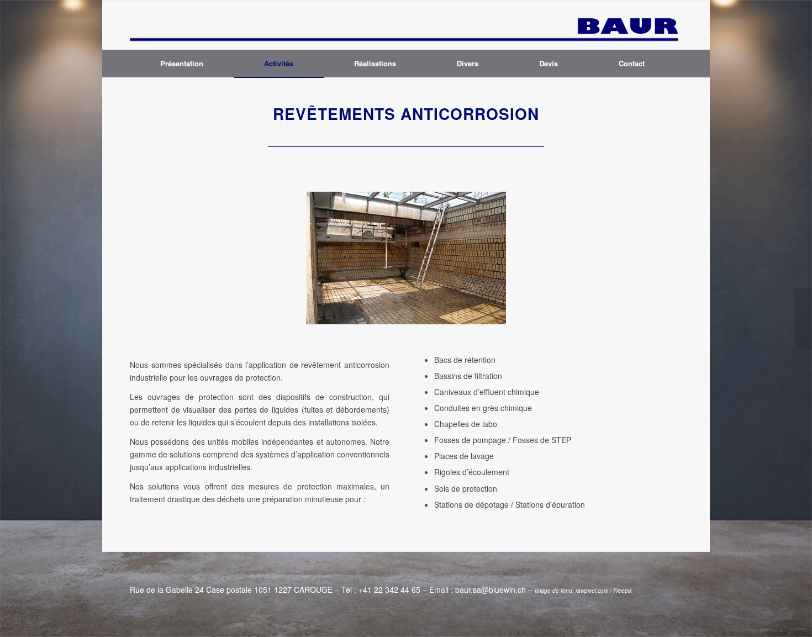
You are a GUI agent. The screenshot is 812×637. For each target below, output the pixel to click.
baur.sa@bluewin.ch (490, 589)
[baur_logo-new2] (406, 25)
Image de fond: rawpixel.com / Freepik (583, 590)
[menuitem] (182, 63)
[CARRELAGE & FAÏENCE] (803, 318)
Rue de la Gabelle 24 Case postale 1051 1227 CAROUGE (231, 589)
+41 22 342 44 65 (389, 589)
